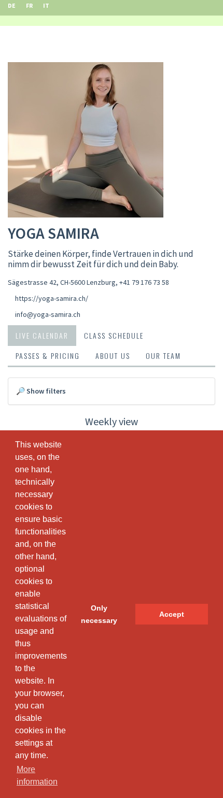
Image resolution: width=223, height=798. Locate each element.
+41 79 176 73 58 (144, 282)
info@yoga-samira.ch (47, 314)
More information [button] (37, 775)
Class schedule (114, 335)
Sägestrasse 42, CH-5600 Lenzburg (62, 282)
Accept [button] (171, 614)
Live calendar (42, 335)
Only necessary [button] (99, 614)
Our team (163, 355)
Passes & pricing (48, 355)
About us (112, 355)
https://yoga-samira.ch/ (51, 298)
